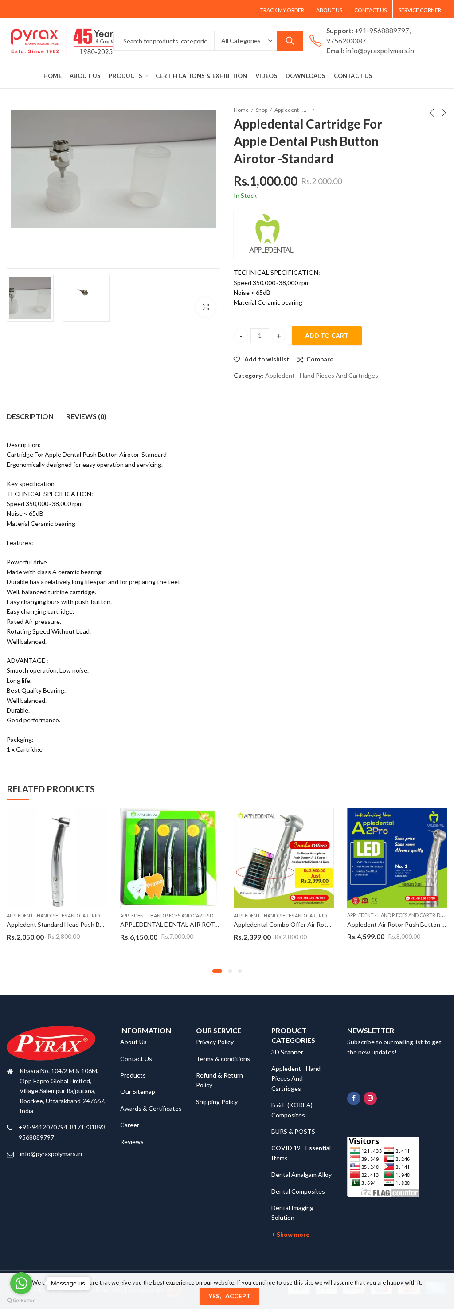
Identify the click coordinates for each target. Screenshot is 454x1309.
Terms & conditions (223, 1058)
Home (241, 109)
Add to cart (326, 335)
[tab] (30, 416)
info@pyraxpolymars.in (51, 1153)
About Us (133, 1042)
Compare (319, 359)
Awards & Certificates (151, 1108)
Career (129, 1125)
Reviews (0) (86, 416)
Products (133, 1075)
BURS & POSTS (293, 1131)
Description (30, 416)
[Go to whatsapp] (21, 1283)
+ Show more (290, 1234)
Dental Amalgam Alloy (301, 1174)
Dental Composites (298, 1191)
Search (290, 41)
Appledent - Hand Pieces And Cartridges (292, 109)
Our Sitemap (137, 1091)
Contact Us (136, 1058)
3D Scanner (287, 1052)
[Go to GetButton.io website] (21, 1300)
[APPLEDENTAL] (269, 234)
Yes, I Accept (229, 1296)
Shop (261, 109)
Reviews (132, 1141)
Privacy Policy (215, 1042)
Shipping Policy (217, 1101)
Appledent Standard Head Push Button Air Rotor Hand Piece (91, 924)
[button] (217, 971)
